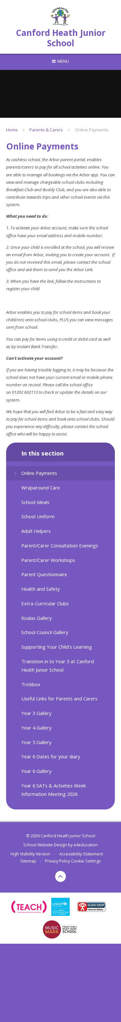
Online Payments (92, 130)
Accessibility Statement (81, 854)
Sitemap (28, 861)
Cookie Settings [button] (86, 861)
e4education (86, 845)
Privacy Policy (57, 861)
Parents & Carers (46, 130)
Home (12, 130)
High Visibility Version (30, 854)
